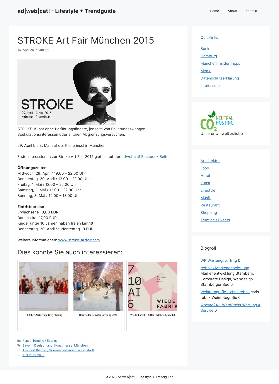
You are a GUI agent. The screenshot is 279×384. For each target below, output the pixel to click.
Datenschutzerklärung (220, 78)
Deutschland (43, 345)
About (232, 11)
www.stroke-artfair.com (79, 240)
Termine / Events (44, 340)
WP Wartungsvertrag (219, 260)
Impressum (210, 85)
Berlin (205, 48)
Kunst (26, 340)
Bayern (27, 345)
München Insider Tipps (220, 63)
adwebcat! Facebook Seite (144, 156)
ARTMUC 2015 (33, 355)
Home (214, 11)
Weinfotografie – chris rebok (225, 292)
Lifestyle (208, 190)
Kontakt (251, 11)
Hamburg (209, 56)
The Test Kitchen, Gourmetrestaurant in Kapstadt (58, 350)
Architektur (210, 161)
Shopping (209, 212)
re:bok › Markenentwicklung (225, 268)
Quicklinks (209, 37)
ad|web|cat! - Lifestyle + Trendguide (66, 11)
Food (205, 168)
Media (206, 71)
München (81, 345)
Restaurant (210, 205)
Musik (206, 198)
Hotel (205, 175)
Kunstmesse (63, 345)
